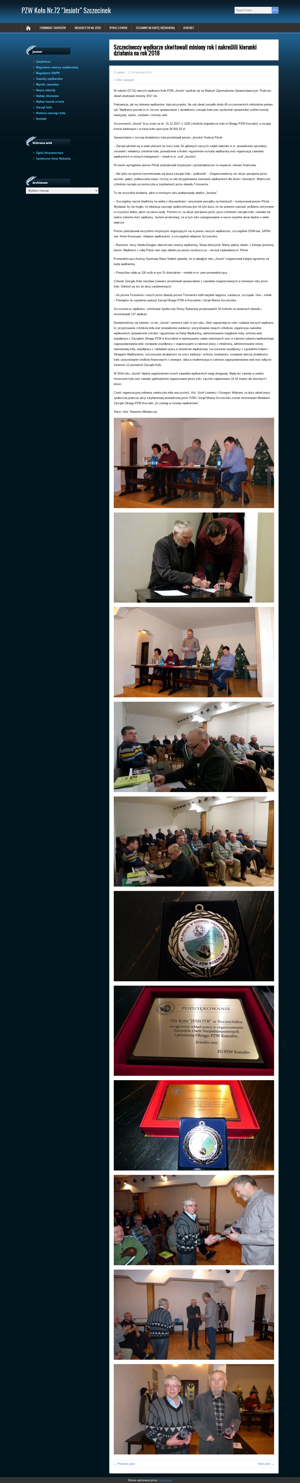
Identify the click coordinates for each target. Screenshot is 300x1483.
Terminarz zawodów (52, 27)
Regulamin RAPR (48, 73)
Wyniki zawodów (47, 84)
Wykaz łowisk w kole (50, 101)
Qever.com (165, 1480)
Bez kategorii (125, 80)
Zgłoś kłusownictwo (49, 152)
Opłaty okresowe (47, 96)
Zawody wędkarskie (49, 78)
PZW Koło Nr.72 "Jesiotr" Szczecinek (66, 10)
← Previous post (124, 1463)
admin (121, 72)
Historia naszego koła (50, 113)
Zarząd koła (44, 107)
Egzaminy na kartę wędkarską (155, 27)
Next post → (266, 1463)
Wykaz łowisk (118, 27)
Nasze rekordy (45, 90)
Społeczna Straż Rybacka (53, 158)
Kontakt (188, 27)
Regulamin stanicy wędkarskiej (57, 67)
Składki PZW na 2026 (87, 27)
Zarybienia (43, 61)
